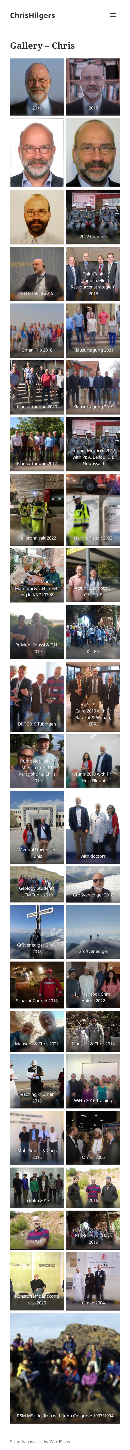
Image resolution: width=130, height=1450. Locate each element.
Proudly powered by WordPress (40, 1442)
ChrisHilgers (32, 15)
